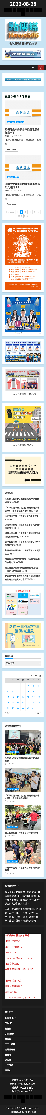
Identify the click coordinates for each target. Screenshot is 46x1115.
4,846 (20, 216)
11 (38, 691)
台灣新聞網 (10, 1049)
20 (13, 702)
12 (8, 697)
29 (23, 707)
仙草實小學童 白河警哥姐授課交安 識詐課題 (23, 742)
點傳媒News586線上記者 (22, 1083)
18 (38, 697)
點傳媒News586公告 (22, 1091)
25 (38, 702)
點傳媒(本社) (10, 1018)
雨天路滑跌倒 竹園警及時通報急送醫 (21, 515)
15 (23, 697)
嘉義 (8, 827)
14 (18, 697)
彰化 (13, 122)
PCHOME (8, 1023)
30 (28, 707)
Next (26, 216)
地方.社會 (10, 177)
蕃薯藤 (8, 1028)
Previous (10, 212)
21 (18, 702)
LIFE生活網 (9, 1033)
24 (33, 702)
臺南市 (17, 752)
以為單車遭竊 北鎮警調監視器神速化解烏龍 (23, 852)
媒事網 (8, 1038)
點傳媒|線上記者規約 (22, 1087)
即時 (41, 67)
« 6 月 (8, 712)
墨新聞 (8, 1054)
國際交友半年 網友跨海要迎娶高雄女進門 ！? (23, 167)
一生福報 (9, 1064)
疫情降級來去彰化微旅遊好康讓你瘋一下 (23, 112)
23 (28, 702)
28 (18, 707)
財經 (18, 122)
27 (13, 707)
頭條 (22, 122)
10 (33, 691)
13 (13, 697)
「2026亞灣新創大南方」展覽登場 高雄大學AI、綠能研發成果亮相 (23, 780)
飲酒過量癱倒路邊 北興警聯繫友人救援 (22, 550)
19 (8, 702)
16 (28, 697)
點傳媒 (7, 136)
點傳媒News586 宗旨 (22, 1080)
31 (33, 707)
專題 (8, 122)
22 (23, 702)
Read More (11, 149)
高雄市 (17, 177)
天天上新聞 (10, 1044)
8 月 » (38, 712)
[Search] (33, 68)
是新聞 (8, 1059)
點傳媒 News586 (23, 43)
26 (8, 707)
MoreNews (15, 1111)
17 (33, 697)
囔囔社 (8, 1070)
